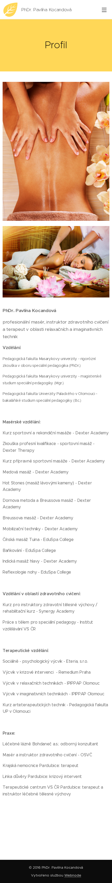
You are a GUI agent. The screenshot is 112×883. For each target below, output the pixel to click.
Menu (104, 9)
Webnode (72, 875)
